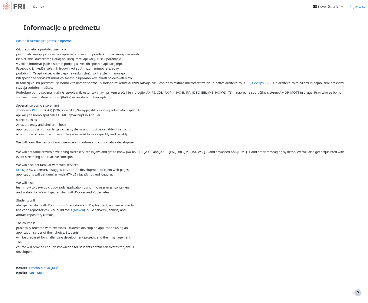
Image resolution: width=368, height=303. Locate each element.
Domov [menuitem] (38, 6)
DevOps (258, 83)
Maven (79, 210)
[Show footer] (357, 292)
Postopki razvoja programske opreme (44, 41)
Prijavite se (357, 6)
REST (35, 110)
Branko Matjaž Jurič (43, 268)
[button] (328, 6)
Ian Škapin (37, 272)
